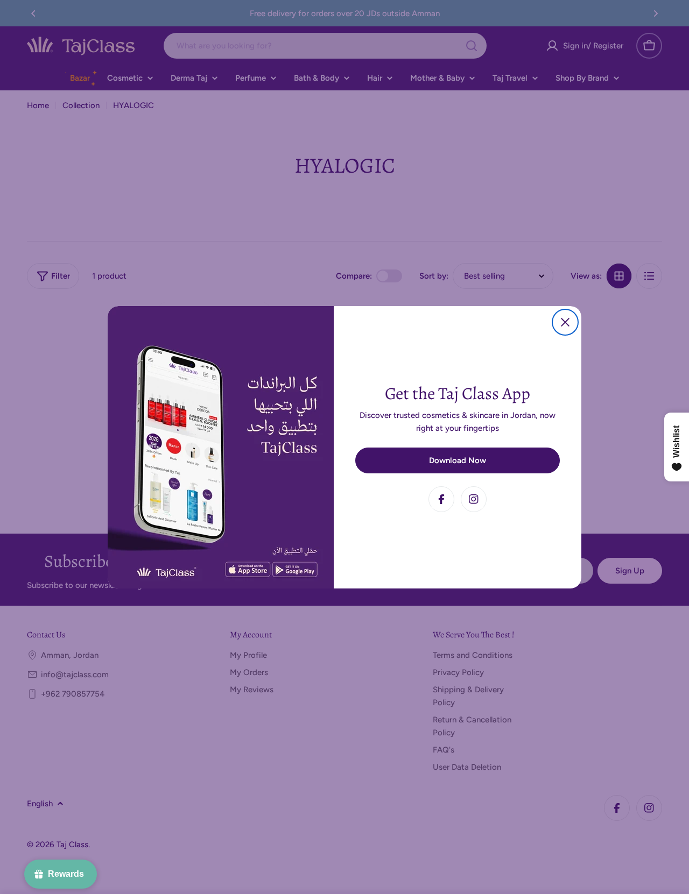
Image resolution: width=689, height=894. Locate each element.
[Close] (565, 322)
